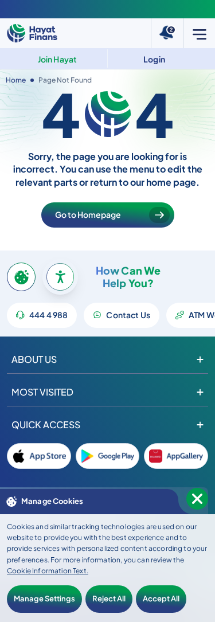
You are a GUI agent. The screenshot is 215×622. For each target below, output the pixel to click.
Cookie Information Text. (47, 570)
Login (154, 59)
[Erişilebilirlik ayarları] (60, 277)
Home (16, 80)
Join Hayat (57, 59)
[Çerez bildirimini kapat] (197, 499)
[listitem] (39, 456)
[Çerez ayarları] (21, 277)
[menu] (199, 33)
